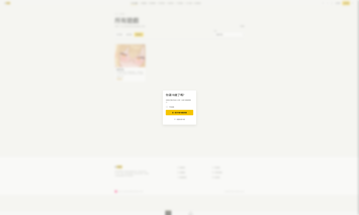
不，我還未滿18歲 (179, 119)
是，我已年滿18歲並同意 (179, 112)
